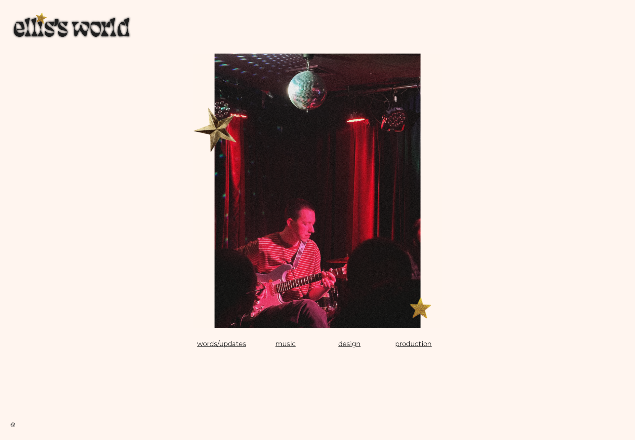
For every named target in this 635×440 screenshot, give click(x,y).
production (413, 344)
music (285, 344)
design (349, 344)
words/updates (221, 344)
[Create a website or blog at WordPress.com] (13, 424)
